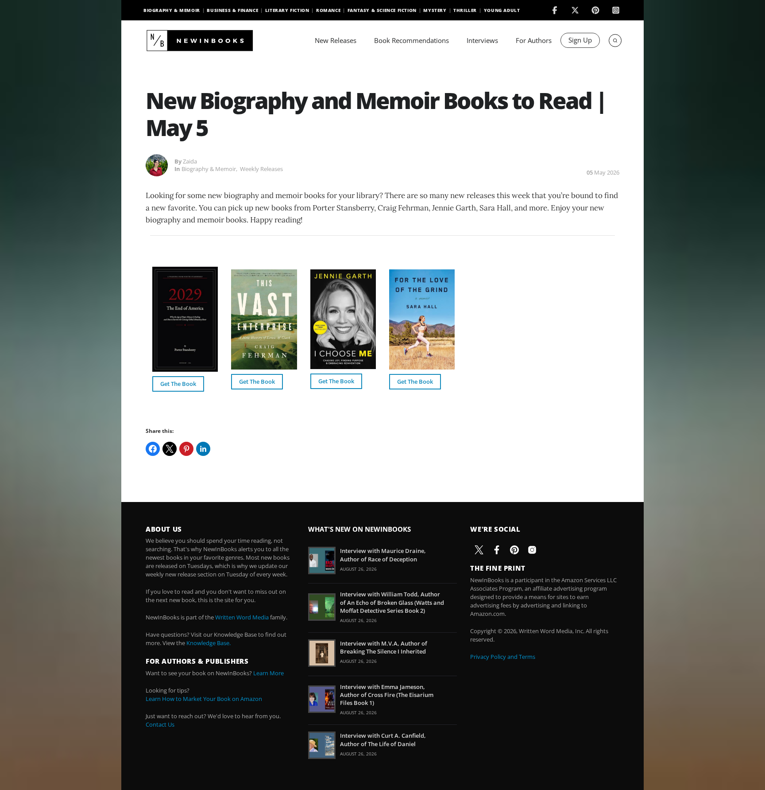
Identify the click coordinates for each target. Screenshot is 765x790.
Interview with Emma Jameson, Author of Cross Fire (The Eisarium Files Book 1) (386, 695)
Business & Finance (232, 10)
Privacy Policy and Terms (502, 657)
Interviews (482, 40)
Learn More (268, 673)
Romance (328, 10)
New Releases (335, 40)
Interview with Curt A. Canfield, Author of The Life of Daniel (383, 739)
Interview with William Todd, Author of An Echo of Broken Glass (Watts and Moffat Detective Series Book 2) (392, 602)
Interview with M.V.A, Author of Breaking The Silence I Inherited (383, 647)
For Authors (534, 40)
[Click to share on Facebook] (153, 449)
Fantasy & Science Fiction (382, 10)
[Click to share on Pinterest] (186, 449)
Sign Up (580, 39)
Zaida (190, 161)
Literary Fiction (287, 10)
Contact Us (160, 724)
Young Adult (502, 10)
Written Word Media (242, 617)
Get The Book (178, 384)
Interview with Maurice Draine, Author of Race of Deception (383, 555)
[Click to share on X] (169, 449)
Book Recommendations (411, 40)
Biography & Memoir (171, 10)
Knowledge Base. (208, 643)
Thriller (465, 10)
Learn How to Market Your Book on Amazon (204, 699)
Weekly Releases (261, 169)
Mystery (434, 10)
